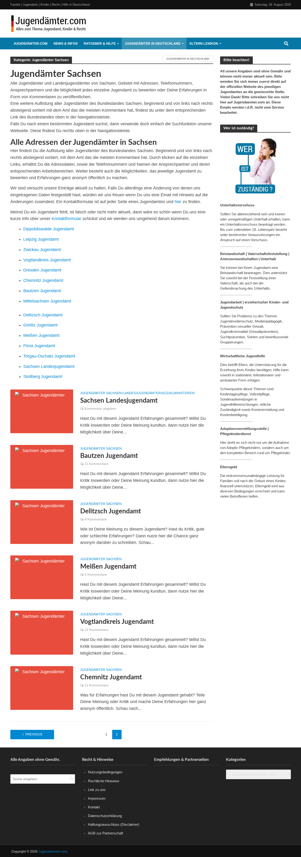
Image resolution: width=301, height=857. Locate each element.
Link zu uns (97, 790)
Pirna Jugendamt (39, 345)
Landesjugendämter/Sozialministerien (158, 393)
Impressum (97, 798)
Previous (33, 734)
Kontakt (94, 807)
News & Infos (66, 43)
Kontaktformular (66, 218)
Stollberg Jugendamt (42, 376)
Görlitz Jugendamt (40, 325)
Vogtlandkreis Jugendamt (47, 260)
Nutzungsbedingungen (105, 772)
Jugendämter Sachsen (101, 393)
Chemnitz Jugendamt (43, 280)
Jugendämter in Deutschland (152, 43)
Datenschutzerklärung (105, 816)
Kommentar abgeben (100, 408)
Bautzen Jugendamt (42, 290)
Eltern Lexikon (204, 43)
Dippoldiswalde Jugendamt (48, 229)
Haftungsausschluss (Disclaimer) (113, 824)
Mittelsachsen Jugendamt (47, 301)
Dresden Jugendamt (42, 270)
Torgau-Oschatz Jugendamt (49, 356)
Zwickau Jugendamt (42, 249)
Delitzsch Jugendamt (43, 315)
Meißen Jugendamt (41, 335)
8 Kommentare (96, 519)
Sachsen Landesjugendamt (49, 366)
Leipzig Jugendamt (41, 239)
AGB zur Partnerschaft (105, 833)
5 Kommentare (96, 574)
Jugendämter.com (30, 43)
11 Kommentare (96, 464)
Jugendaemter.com (53, 851)
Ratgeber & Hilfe (100, 43)
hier (178, 201)
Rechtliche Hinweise (103, 781)
